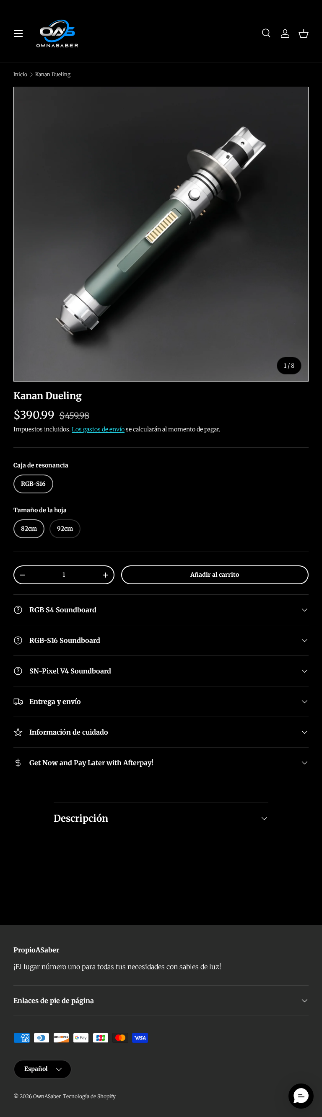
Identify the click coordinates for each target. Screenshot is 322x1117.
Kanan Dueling (52, 74)
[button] (303, 33)
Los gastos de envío (98, 429)
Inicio (20, 74)
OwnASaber (46, 1096)
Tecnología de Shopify (89, 1096)
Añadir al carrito (214, 574)
